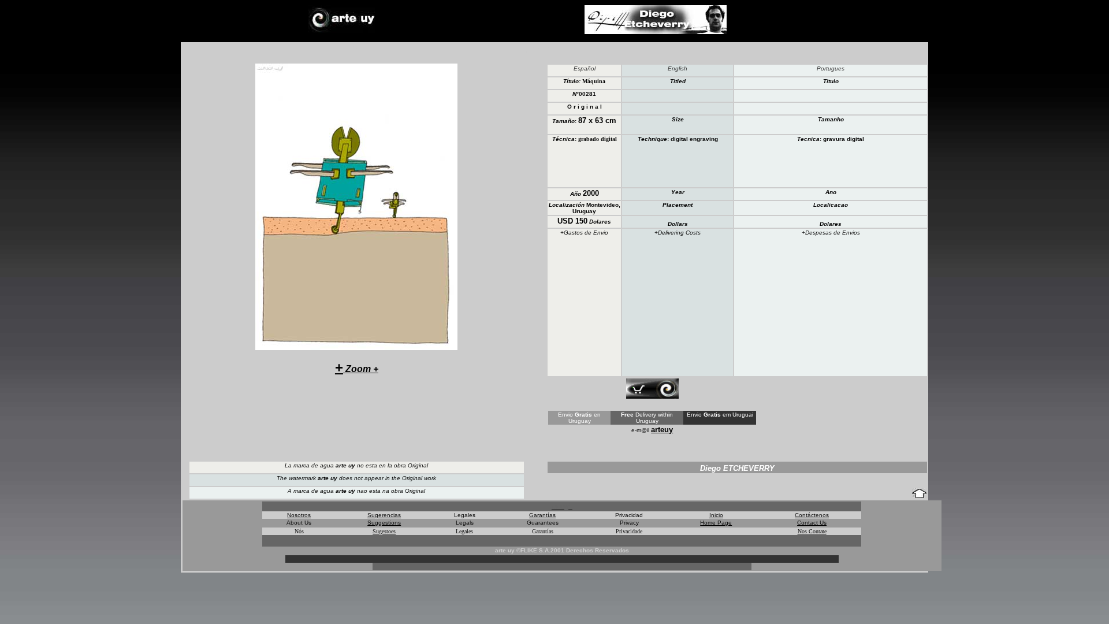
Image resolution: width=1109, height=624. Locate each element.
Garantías (542, 515)
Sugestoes (384, 531)
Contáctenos (812, 515)
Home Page (716, 522)
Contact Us (812, 522)
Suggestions (384, 522)
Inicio (716, 515)
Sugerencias (384, 515)
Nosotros (299, 515)
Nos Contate (812, 531)
